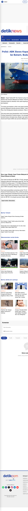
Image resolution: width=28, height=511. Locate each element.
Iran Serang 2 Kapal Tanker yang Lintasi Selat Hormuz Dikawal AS (12, 222)
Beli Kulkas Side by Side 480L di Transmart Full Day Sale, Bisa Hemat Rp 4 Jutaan (21, 295)
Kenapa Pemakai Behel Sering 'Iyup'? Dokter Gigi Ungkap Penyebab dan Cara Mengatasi (21, 312)
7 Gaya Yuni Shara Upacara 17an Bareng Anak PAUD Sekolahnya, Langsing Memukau (9, 254)
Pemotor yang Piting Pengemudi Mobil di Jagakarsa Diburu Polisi (7, 294)
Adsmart (4, 43)
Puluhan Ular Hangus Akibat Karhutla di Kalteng (6, 311)
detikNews (3, 46)
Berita (8, 39)
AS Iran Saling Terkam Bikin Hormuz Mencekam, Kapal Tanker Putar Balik (13, 231)
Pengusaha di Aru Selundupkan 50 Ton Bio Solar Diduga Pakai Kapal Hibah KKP (13, 226)
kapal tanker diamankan (8, 200)
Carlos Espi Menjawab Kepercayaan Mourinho (7, 272)
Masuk (25, 1)
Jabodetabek (15, 39)
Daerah (18, 43)
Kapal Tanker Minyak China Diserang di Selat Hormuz (12, 217)
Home (3, 39)
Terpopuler (12, 43)
